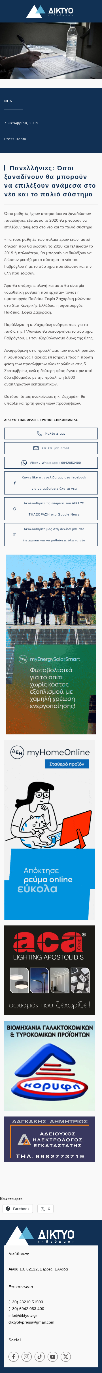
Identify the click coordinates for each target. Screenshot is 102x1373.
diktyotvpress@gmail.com (31, 1322)
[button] (7, 11)
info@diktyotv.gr (22, 1315)
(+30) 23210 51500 (25, 1302)
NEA (8, 101)
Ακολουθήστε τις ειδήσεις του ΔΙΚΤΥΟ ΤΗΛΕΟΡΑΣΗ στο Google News (54, 508)
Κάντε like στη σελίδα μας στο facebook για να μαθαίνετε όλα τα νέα (54, 483)
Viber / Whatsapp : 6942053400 (55, 462)
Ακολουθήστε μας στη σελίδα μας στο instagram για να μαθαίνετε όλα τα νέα (54, 534)
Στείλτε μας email (55, 448)
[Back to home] (51, 11)
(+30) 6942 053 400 (26, 1308)
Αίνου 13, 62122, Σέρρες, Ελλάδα (38, 1269)
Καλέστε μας (55, 433)
